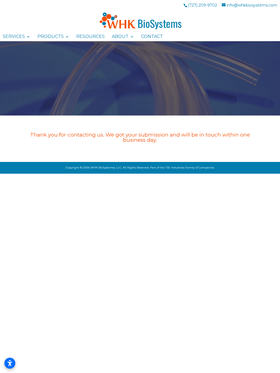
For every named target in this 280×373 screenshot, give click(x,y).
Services (14, 37)
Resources (90, 37)
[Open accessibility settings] (9, 363)
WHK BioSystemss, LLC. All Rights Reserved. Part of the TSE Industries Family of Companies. (153, 167)
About (120, 37)
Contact (152, 37)
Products (50, 37)
